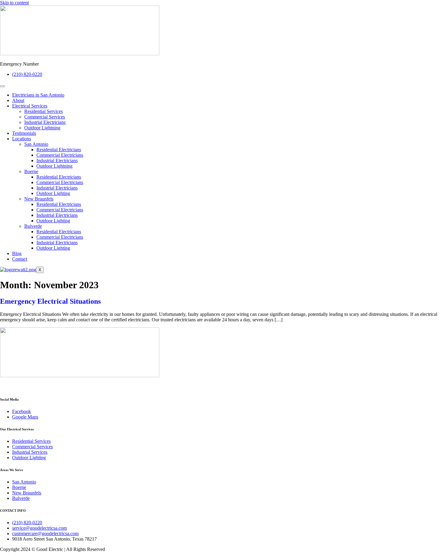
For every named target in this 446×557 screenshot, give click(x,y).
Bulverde (33, 226)
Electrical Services (29, 105)
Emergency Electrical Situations (50, 301)
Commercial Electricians (59, 155)
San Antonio (36, 144)
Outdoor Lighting (53, 193)
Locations (21, 138)
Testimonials (24, 133)
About (18, 100)
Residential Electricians (58, 149)
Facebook (21, 411)
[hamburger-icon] (2, 86)
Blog (17, 253)
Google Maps (25, 416)
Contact (19, 258)
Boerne (31, 171)
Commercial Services (44, 116)
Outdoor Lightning (42, 127)
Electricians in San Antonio (38, 94)
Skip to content (14, 2)
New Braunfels (38, 198)
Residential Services (43, 111)
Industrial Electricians (45, 122)
